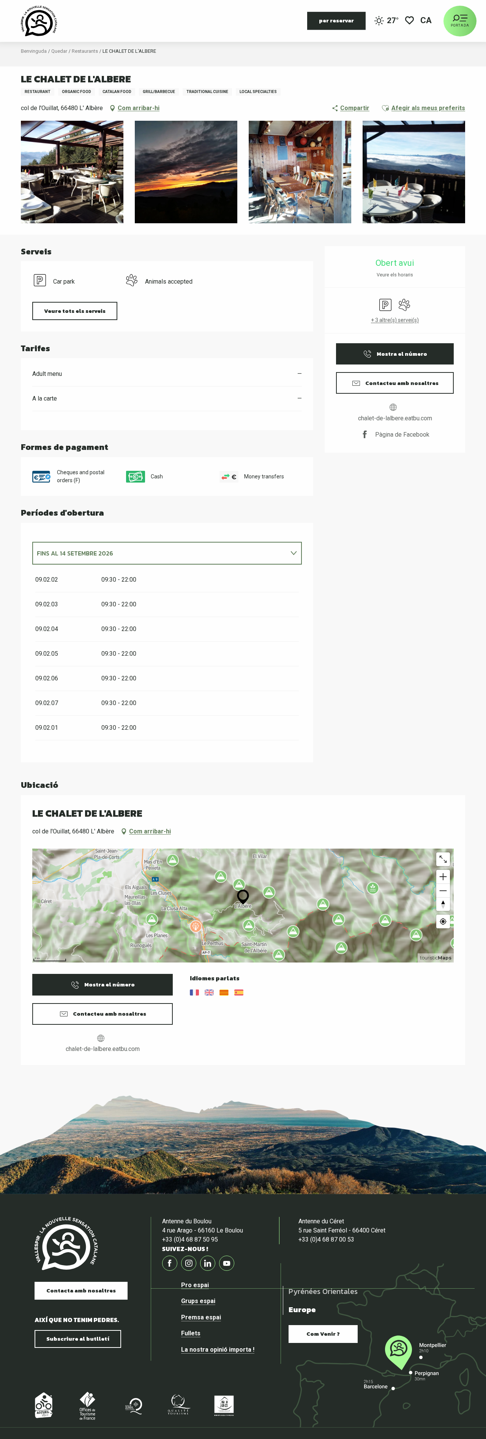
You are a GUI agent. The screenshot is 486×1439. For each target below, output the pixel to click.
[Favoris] (409, 21)
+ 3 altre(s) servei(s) (395, 320)
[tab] (159, 553)
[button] (427, 21)
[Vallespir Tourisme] (39, 21)
